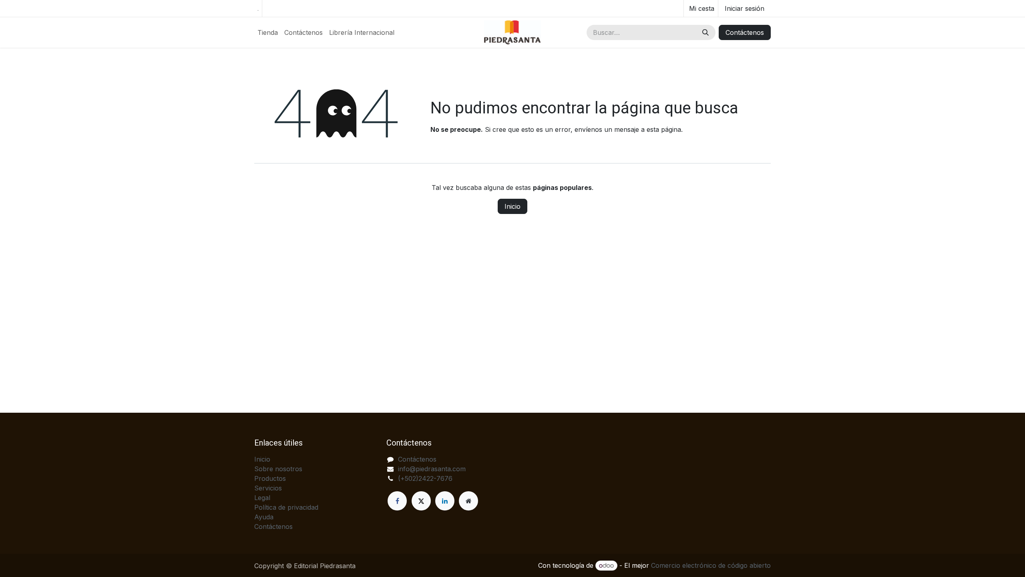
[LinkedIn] (444, 500)
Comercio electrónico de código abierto (711, 565)
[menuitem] (267, 32)
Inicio (512, 206)
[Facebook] (397, 500)
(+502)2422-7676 (425, 478)
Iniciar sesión (744, 8)
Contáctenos (745, 32)
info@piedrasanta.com (432, 469)
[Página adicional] (468, 500)
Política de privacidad (286, 507)
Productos (270, 478)
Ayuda (263, 517)
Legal (262, 498)
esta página (664, 129)
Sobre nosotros (278, 469)
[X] (421, 500)
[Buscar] (705, 32)
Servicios (268, 488)
